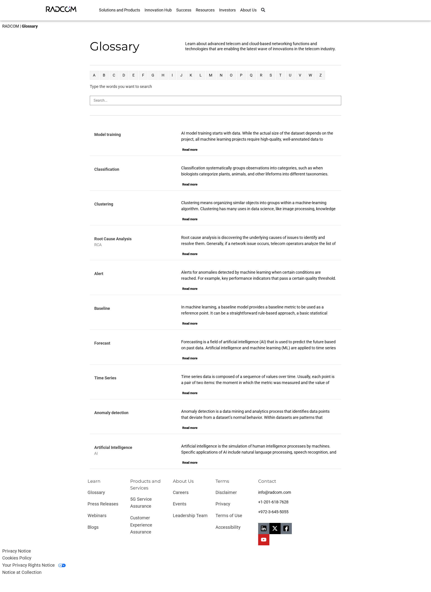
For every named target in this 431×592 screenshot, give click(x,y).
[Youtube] (263, 539)
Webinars (97, 515)
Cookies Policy (16, 558)
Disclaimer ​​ (227, 492)
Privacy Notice (16, 551)
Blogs (93, 527)
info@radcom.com (274, 492)
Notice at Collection (22, 572)
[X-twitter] (275, 528)
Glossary (96, 492)
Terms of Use (229, 515)
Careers (181, 492)
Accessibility (228, 527)
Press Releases (103, 504)
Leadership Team (190, 515)
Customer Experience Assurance (141, 525)
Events (179, 504)
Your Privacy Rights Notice (29, 565)
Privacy (223, 504)
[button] (263, 10)
